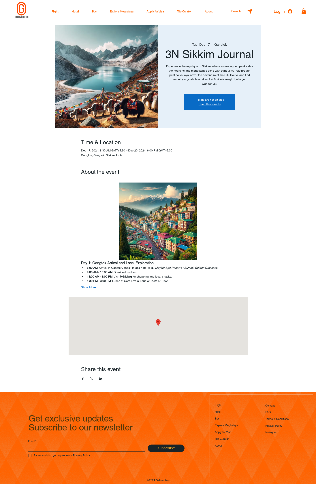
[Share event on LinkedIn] (100, 378)
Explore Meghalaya (226, 425)
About (218, 445)
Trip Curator (222, 438)
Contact (270, 405)
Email (32, 441)
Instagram (271, 432)
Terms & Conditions (277, 418)
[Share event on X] (91, 378)
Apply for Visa (223, 432)
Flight (218, 405)
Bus (217, 418)
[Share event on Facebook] (82, 378)
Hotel (218, 411)
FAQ (268, 412)
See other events (210, 104)
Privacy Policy (273, 425)
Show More (88, 287)
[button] (303, 11)
